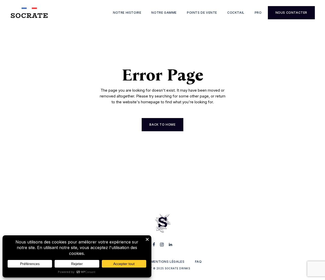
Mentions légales (168, 261)
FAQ (198, 261)
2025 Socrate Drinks (173, 268)
